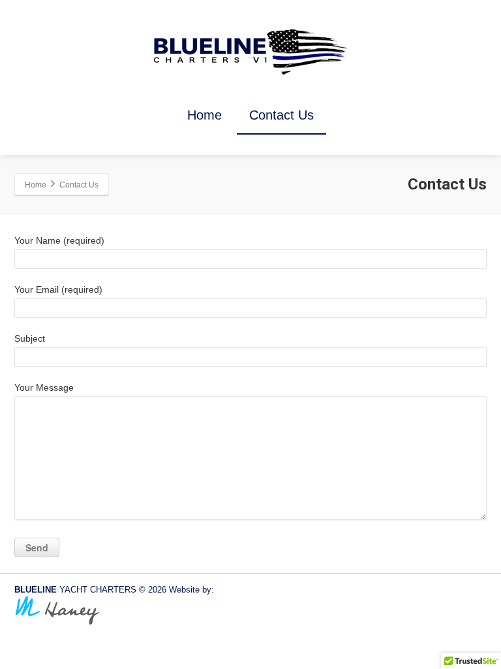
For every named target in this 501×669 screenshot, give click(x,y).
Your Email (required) (58, 289)
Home (204, 115)
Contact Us (281, 115)
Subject (29, 338)
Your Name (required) (59, 240)
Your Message (44, 387)
